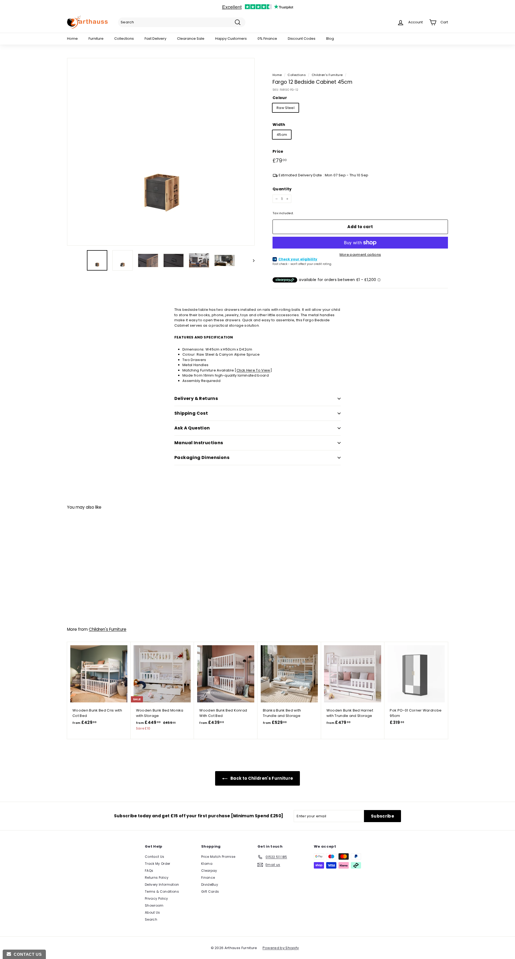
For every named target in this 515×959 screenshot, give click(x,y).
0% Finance (267, 38)
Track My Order (157, 863)
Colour (280, 97)
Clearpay (209, 870)
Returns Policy (157, 877)
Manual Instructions (198, 443)
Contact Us (154, 856)
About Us (152, 912)
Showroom (154, 905)
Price (278, 151)
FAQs (149, 870)
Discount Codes (301, 38)
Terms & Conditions (162, 891)
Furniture (96, 38)
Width (279, 124)
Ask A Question (192, 428)
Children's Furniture (327, 75)
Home (72, 38)
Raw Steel (286, 107)
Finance (208, 877)
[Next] (251, 260)
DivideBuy (209, 884)
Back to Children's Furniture (261, 778)
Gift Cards (210, 891)
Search (151, 919)
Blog (330, 38)
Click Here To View (253, 370)
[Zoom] (160, 151)
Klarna (206, 863)
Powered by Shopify (281, 947)
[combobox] (181, 22)
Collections (124, 38)
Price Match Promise (218, 856)
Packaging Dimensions (201, 457)
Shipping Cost (191, 413)
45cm (282, 134)
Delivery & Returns (196, 398)
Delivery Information (162, 884)
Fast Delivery (155, 38)
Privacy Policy (156, 898)
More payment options (360, 254)
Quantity (282, 189)
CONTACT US (26, 954)
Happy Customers (231, 38)
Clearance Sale (190, 38)
